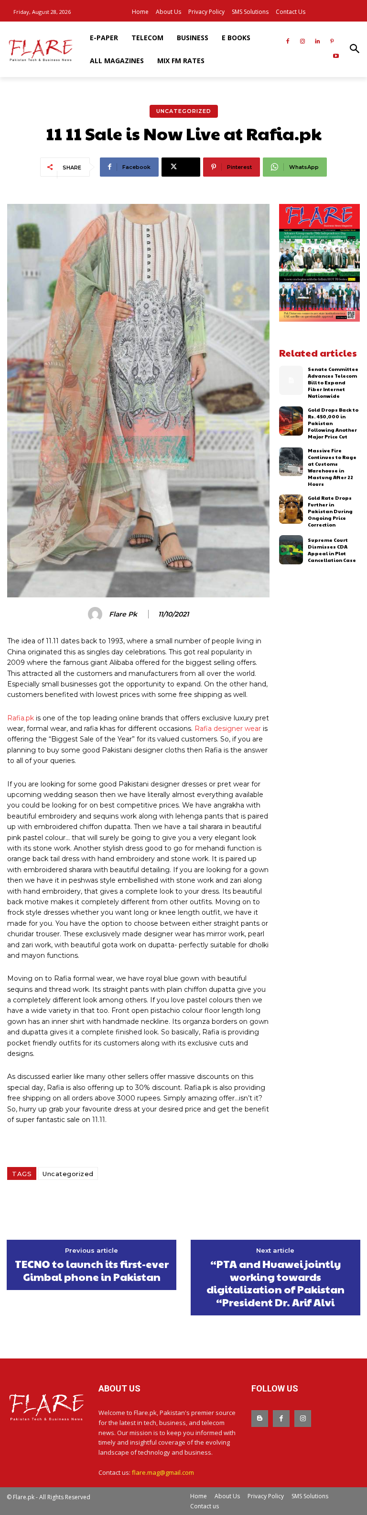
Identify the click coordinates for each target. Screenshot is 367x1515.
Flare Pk (123, 614)
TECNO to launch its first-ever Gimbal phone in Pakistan (92, 1270)
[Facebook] (287, 41)
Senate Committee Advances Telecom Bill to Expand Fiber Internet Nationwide (333, 382)
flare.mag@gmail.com (163, 1472)
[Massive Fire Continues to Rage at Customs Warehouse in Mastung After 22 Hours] (291, 461)
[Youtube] (335, 56)
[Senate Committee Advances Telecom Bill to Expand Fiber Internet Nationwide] (291, 380)
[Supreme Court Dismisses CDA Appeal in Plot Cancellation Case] (291, 549)
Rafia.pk (20, 718)
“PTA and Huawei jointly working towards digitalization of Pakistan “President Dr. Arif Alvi (275, 1282)
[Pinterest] (331, 41)
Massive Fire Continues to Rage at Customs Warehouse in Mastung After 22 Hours (332, 467)
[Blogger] (259, 1418)
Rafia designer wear (227, 728)
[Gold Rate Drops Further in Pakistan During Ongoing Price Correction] (291, 509)
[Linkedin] (317, 41)
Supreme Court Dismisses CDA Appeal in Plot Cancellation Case (332, 550)
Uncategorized (183, 111)
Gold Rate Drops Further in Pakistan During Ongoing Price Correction (330, 511)
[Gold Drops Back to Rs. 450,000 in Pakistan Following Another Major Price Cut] (291, 421)
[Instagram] (302, 41)
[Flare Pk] (96, 614)
